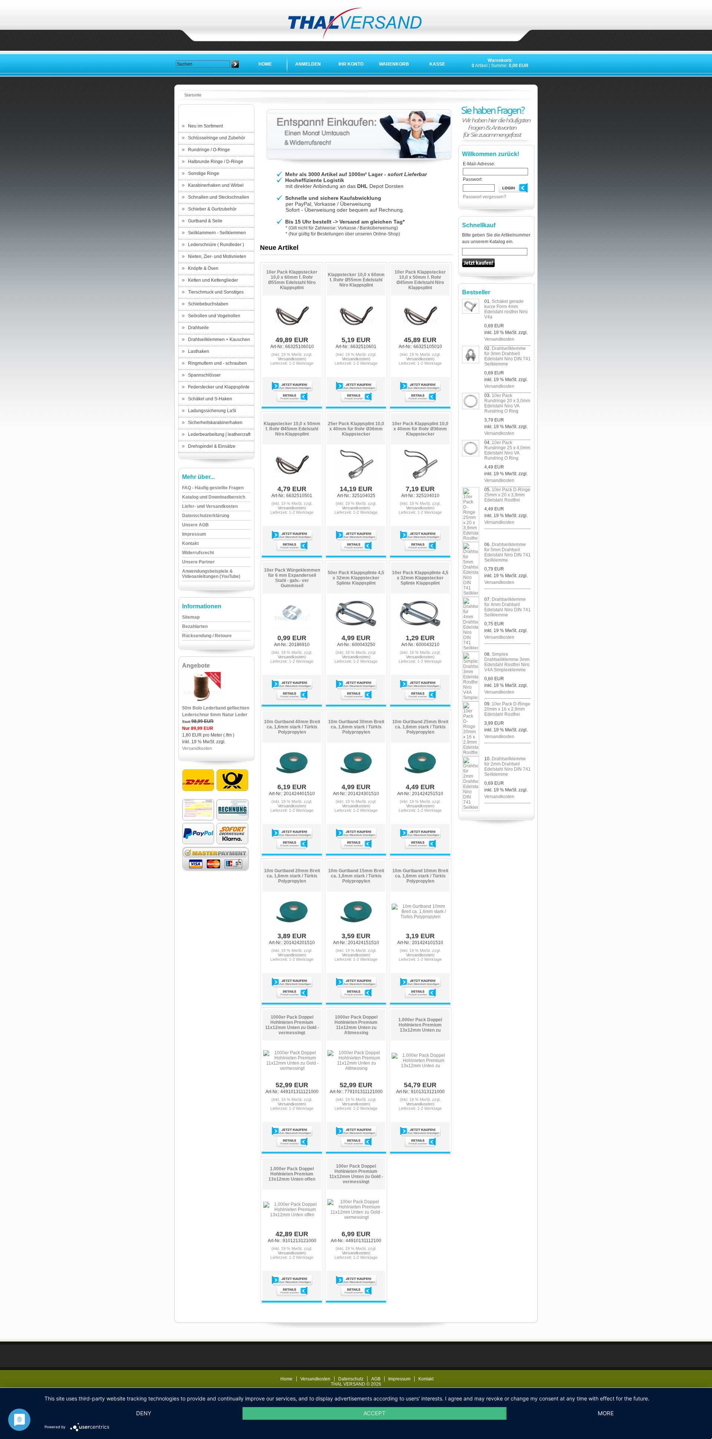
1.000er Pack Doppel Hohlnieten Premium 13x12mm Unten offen (291, 1174)
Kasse (437, 64)
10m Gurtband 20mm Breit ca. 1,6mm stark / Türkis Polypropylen (292, 876)
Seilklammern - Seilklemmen (217, 232)
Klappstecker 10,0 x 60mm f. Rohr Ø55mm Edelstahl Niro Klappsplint (356, 280)
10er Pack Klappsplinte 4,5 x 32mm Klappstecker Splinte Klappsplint (420, 578)
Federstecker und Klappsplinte (219, 387)
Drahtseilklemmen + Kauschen (219, 339)
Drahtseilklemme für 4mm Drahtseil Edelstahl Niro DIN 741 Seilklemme (507, 607)
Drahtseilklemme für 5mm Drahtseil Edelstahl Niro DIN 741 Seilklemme (507, 552)
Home (265, 64)
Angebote (196, 665)
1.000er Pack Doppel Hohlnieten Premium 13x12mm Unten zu (420, 1025)
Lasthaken (198, 351)
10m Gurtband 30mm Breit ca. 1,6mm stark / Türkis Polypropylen (356, 727)
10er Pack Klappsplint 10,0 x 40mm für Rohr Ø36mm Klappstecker (420, 429)
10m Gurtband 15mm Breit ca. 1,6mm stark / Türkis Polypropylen (356, 876)
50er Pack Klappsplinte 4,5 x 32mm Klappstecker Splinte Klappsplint (356, 578)
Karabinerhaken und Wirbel (216, 185)
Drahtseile (198, 327)
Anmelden (308, 64)
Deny (143, 1413)
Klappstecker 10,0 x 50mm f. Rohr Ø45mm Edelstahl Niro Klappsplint (292, 429)
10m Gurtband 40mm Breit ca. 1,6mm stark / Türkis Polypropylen (292, 727)
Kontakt (426, 1379)
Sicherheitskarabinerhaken (215, 422)
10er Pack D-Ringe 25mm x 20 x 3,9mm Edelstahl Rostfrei (507, 495)
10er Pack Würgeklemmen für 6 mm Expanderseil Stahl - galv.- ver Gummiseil (292, 578)
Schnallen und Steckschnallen (218, 197)
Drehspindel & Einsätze (211, 446)
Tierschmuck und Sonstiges (216, 292)
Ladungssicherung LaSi (212, 410)
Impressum (399, 1379)
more (606, 1413)
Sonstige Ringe (203, 173)
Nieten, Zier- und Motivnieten (217, 256)
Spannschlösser (204, 375)
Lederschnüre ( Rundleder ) (216, 244)
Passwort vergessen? (484, 196)
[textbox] (203, 64)
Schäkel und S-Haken (210, 398)
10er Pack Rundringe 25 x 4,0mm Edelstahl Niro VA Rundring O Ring (507, 450)
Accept (374, 1413)
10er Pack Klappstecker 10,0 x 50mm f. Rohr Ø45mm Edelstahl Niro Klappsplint (420, 279)
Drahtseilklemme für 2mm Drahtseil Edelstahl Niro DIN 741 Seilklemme (507, 766)
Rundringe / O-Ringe (209, 149)
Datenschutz (350, 1379)
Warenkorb (394, 64)
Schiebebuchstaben (208, 304)
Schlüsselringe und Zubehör (216, 137)
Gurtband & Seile (205, 221)
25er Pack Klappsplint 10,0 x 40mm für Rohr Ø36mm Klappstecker (356, 429)
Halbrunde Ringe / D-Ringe (215, 161)
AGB (375, 1379)
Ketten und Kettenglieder (213, 280)
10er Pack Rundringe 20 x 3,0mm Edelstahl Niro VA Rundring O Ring (507, 403)
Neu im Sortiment (205, 126)
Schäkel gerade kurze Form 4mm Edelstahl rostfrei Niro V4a (506, 309)
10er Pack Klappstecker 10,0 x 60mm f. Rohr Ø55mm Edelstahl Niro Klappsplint (291, 279)
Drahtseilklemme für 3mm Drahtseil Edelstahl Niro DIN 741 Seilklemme (507, 356)
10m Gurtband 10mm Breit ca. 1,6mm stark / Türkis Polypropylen (420, 876)
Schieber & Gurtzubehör (212, 209)
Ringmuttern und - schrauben (217, 363)
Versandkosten (197, 748)
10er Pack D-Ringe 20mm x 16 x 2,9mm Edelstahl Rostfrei (507, 709)
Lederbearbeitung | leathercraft (219, 434)
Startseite (192, 95)
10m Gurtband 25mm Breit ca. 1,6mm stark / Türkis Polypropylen (420, 727)
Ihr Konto (351, 64)
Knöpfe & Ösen (203, 268)
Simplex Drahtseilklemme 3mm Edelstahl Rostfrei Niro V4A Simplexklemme (507, 662)
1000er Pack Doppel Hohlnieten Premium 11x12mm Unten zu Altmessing (356, 1025)
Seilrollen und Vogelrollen (214, 315)
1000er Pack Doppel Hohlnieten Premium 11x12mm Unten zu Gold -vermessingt (292, 1025)
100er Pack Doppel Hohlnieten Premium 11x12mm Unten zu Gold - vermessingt (356, 1174)
